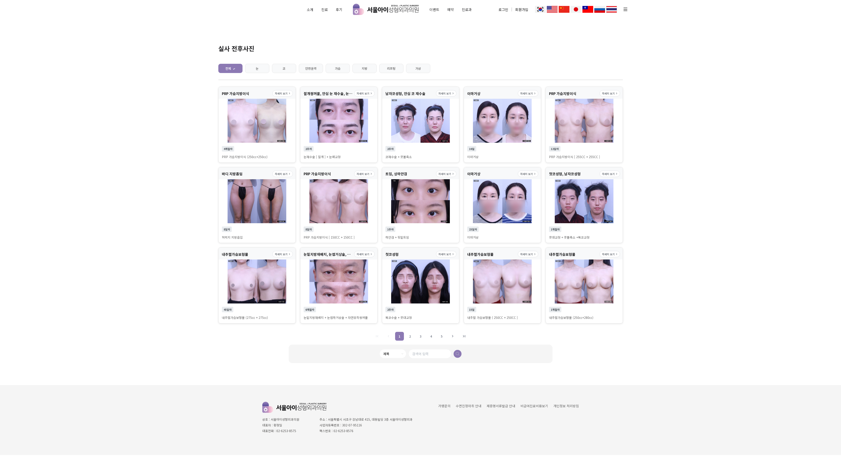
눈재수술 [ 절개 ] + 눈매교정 (322, 157)
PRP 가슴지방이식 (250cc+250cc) (245, 157)
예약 (450, 9)
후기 (339, 9)
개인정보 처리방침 (566, 406)
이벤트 (434, 9)
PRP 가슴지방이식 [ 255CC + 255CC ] (574, 157)
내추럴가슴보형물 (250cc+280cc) (571, 318)
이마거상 (473, 157)
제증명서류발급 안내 (501, 406)
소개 (310, 9)
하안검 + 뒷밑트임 (397, 237)
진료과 (467, 9)
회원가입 (521, 9)
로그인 (503, 9)
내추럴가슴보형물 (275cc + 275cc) (245, 318)
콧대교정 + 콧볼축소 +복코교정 (569, 237)
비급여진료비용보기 (534, 406)
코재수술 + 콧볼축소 (398, 157)
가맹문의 (444, 406)
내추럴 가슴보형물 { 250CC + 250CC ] (492, 318)
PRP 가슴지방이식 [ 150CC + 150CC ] (329, 237)
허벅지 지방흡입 (232, 237)
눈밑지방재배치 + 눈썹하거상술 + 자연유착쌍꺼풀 (336, 318)
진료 (324, 9)
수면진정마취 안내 (468, 406)
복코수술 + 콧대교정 (398, 318)
